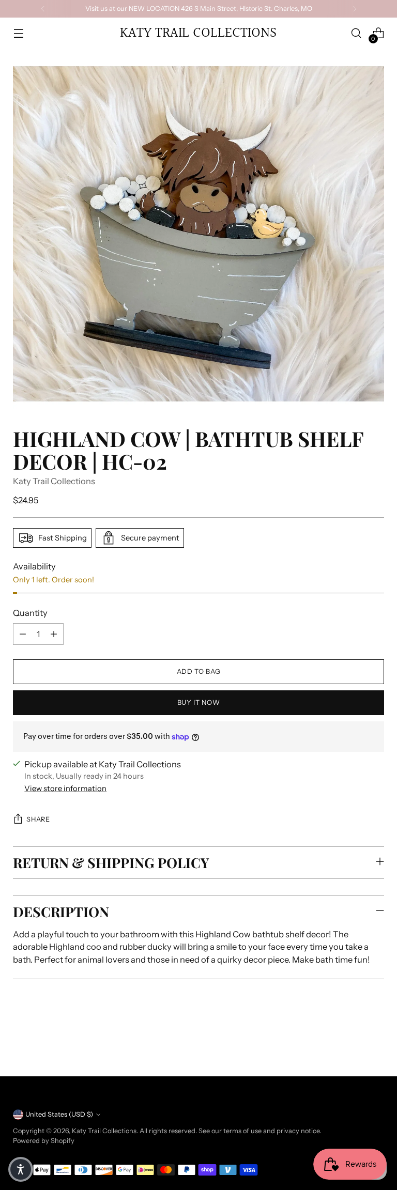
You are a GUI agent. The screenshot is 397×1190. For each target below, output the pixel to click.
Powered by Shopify (43, 1141)
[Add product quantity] (53, 634)
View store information (65, 788)
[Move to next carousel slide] (375, 1040)
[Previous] (43, 9)
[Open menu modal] (18, 33)
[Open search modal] (356, 33)
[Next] (354, 9)
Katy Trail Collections (54, 481)
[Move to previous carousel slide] (351, 1041)
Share (38, 819)
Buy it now (198, 702)
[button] (20, 1169)
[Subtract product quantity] (22, 634)
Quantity (30, 613)
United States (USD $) (59, 1114)
